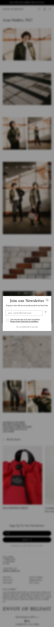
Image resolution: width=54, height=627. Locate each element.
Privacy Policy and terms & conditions (24, 321)
